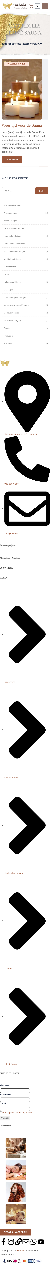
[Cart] (31, 6)
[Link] (18, 1241)
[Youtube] (41, 1241)
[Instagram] (11, 1241)
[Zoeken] (37, 6)
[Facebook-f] (3, 1241)
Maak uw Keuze (15, 178)
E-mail (3, 1103)
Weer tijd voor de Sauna (22, 125)
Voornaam (5, 1085)
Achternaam (6, 1094)
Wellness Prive (17, 64)
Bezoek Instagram (15, 1232)
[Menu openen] (45, 6)
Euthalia (21, 1250)
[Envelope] (25, 1241)
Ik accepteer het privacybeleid (17, 1112)
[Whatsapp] (33, 1241)
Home (4, 40)
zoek (41, 191)
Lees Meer (12, 159)
